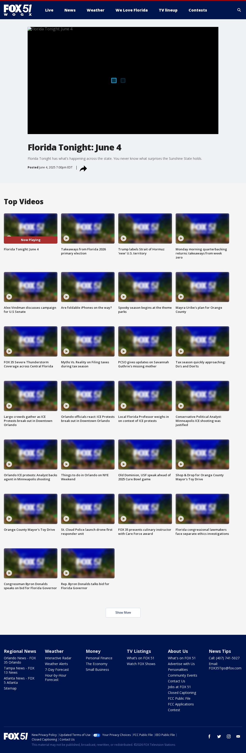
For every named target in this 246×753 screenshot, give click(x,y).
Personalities (178, 669)
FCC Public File (179, 698)
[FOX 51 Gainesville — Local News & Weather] (20, 10)
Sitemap (10, 688)
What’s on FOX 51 (140, 658)
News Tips (220, 651)
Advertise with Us (181, 663)
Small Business (97, 669)
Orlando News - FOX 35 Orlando (20, 660)
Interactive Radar (58, 658)
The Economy (96, 663)
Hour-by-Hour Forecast (55, 677)
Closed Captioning (182, 692)
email (238, 736)
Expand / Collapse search (239, 10)
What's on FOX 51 (182, 658)
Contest (174, 710)
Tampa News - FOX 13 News (19, 670)
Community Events (182, 675)
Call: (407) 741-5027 (224, 658)
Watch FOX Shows (141, 663)
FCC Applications (181, 704)
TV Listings (139, 651)
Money (93, 651)
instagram (229, 736)
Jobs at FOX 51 (179, 687)
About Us (178, 651)
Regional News (20, 651)
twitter (219, 736)
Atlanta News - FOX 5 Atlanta (19, 680)
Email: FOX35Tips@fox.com (225, 665)
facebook (209, 736)
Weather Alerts (56, 663)
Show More (123, 612)
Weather (54, 651)
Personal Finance (99, 658)
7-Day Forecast (57, 669)
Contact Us (176, 681)
